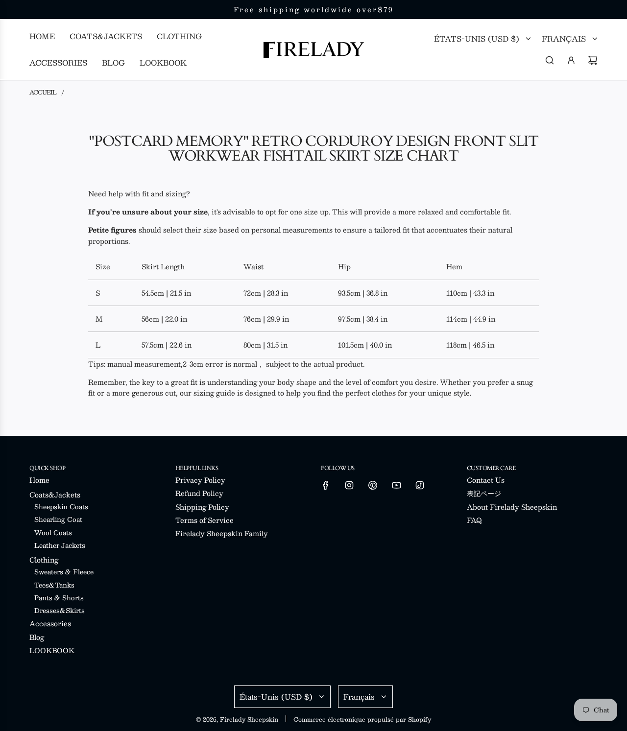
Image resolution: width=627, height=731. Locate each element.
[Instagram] (349, 485)
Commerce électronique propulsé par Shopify (362, 719)
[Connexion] (571, 60)
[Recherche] (549, 60)
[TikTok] (420, 485)
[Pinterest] (373, 485)
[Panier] (592, 60)
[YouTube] (396, 485)
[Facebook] (326, 485)
